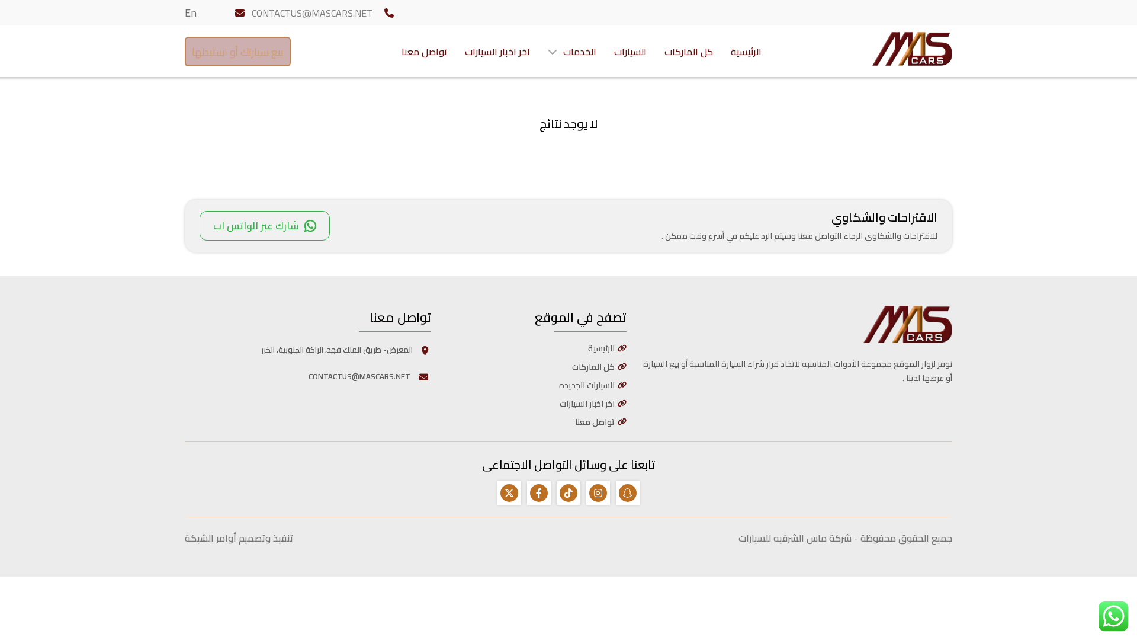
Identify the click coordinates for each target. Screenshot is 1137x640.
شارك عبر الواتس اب (255, 225)
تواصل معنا (424, 51)
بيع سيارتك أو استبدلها (238, 52)
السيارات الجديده (587, 385)
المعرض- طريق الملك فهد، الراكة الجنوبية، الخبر (337, 350)
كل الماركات (688, 51)
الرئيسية (746, 51)
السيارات (630, 51)
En (191, 13)
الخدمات (579, 51)
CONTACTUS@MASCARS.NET (312, 13)
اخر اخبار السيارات (497, 51)
